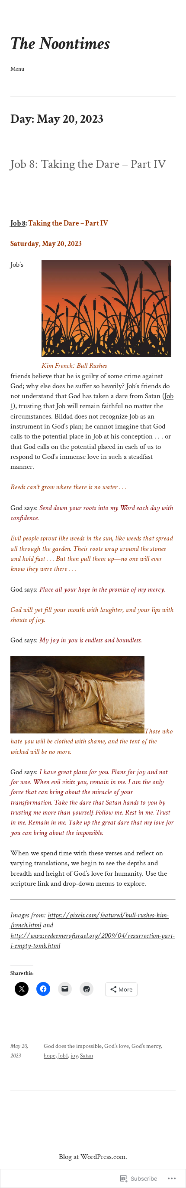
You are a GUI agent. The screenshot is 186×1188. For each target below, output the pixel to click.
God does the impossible (73, 1046)
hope (49, 1056)
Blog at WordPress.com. (93, 1157)
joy (74, 1056)
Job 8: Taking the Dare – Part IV (88, 164)
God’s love (116, 1046)
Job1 (63, 1056)
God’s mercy (145, 1046)
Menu (17, 69)
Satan (86, 1056)
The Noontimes (60, 43)
